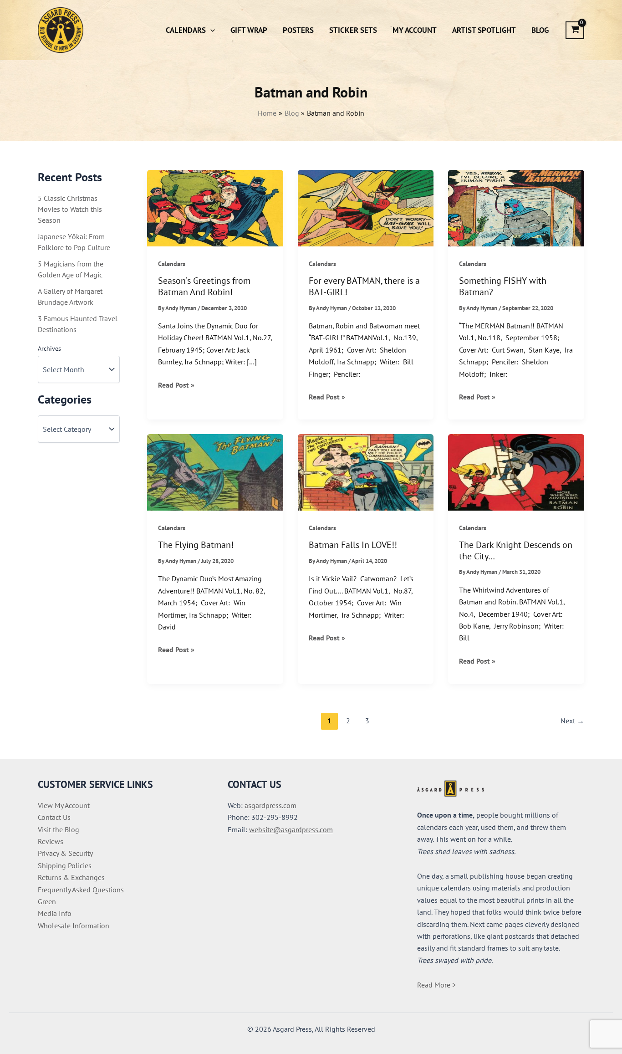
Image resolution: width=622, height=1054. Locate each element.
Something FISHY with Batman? (502, 286)
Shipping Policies (65, 865)
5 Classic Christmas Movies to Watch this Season (70, 209)
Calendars (171, 264)
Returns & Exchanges (71, 877)
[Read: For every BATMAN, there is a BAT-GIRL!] (366, 207)
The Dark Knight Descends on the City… (515, 550)
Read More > (436, 984)
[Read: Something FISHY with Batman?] (516, 207)
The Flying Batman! (196, 545)
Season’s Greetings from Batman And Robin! (204, 286)
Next (572, 720)
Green (47, 901)
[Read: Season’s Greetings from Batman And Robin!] (215, 207)
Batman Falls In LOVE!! (353, 545)
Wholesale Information (73, 925)
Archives (49, 348)
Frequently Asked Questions (81, 889)
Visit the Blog (58, 829)
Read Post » (176, 385)
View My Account (64, 805)
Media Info (54, 913)
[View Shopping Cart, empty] (575, 30)
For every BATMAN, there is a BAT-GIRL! (364, 286)
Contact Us (54, 817)
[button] (210, 30)
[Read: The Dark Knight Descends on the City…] (516, 471)
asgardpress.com (270, 805)
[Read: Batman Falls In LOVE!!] (366, 471)
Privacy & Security (65, 853)
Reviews (50, 841)
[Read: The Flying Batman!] (215, 471)
